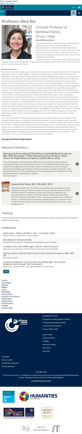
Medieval (5, 285)
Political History (7, 301)
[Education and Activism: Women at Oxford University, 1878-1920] (47, 413)
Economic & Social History (11, 296)
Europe (4, 289)
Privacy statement (8, 366)
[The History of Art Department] (9, 397)
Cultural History (7, 294)
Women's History (7, 303)
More (6, 271)
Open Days (46, 348)
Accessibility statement (10, 363)
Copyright (5, 356)
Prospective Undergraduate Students (56, 319)
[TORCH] (19, 413)
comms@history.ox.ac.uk (41, 381)
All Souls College (7, 308)
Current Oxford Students (51, 326)
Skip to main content (7, 3)
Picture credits (7, 360)
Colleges (45, 341)
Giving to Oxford (48, 338)
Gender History (7, 299)
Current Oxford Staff (50, 329)
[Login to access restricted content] (79, 7)
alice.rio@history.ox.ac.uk (45, 40)
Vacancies (46, 351)
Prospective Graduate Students (54, 322)
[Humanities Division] (38, 397)
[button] (73, 7)
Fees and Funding (49, 344)
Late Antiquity (6, 282)
